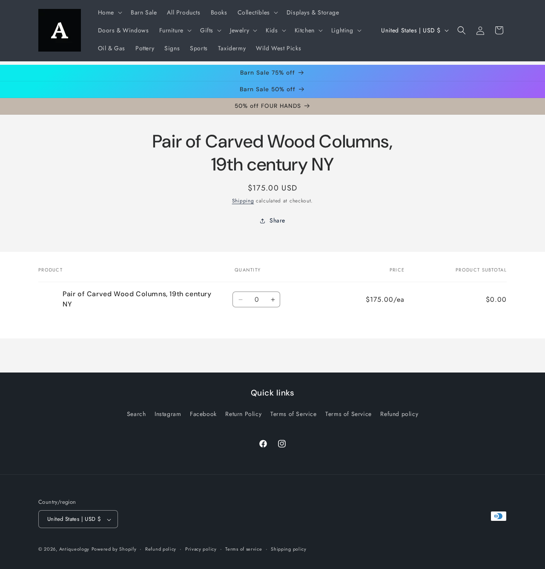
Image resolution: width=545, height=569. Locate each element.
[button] (109, 12)
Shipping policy (289, 549)
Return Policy (243, 414)
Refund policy (399, 414)
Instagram (168, 414)
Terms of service (243, 549)
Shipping (243, 201)
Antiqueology (74, 549)
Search (136, 414)
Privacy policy (201, 549)
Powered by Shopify (114, 549)
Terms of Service (293, 414)
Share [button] (277, 221)
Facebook (203, 414)
